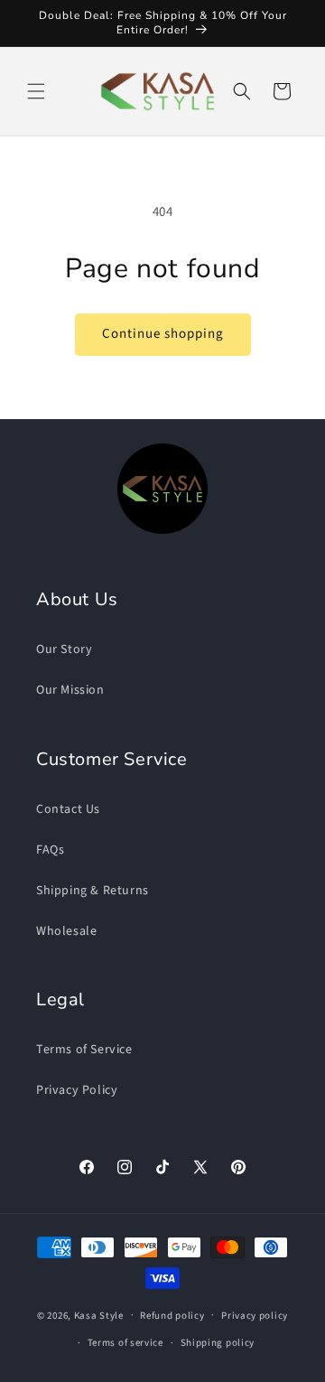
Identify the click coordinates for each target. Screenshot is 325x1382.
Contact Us (68, 809)
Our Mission (70, 690)
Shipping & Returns (92, 891)
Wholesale (66, 931)
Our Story (64, 649)
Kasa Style (99, 1314)
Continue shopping (163, 333)
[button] (36, 91)
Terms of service (125, 1342)
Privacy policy (254, 1315)
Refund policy (172, 1315)
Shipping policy (218, 1342)
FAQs (50, 850)
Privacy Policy (76, 1090)
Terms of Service (84, 1050)
